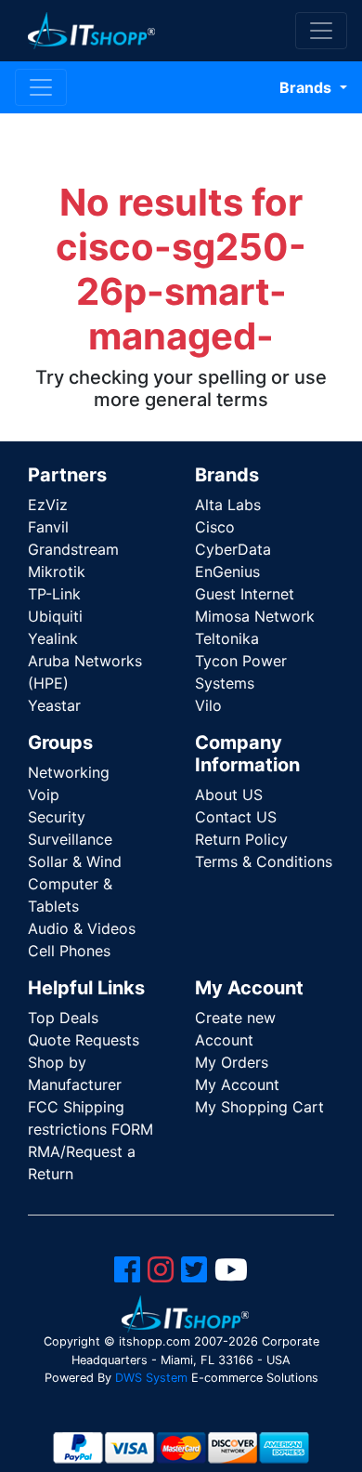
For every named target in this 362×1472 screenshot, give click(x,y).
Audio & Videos (82, 928)
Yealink (53, 638)
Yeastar (54, 705)
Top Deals (63, 1017)
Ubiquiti (55, 616)
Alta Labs (228, 504)
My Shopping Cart (259, 1106)
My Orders (231, 1062)
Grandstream (73, 549)
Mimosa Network (255, 616)
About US (229, 794)
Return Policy (241, 839)
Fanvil (48, 527)
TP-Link (54, 594)
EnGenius (227, 571)
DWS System (151, 1378)
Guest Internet (244, 594)
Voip (43, 794)
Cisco (215, 527)
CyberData (233, 549)
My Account (237, 1084)
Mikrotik (56, 571)
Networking (69, 772)
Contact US (236, 817)
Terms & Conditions (263, 861)
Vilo (208, 705)
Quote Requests (83, 1040)
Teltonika (227, 638)
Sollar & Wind (75, 861)
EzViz (48, 504)
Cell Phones (69, 950)
